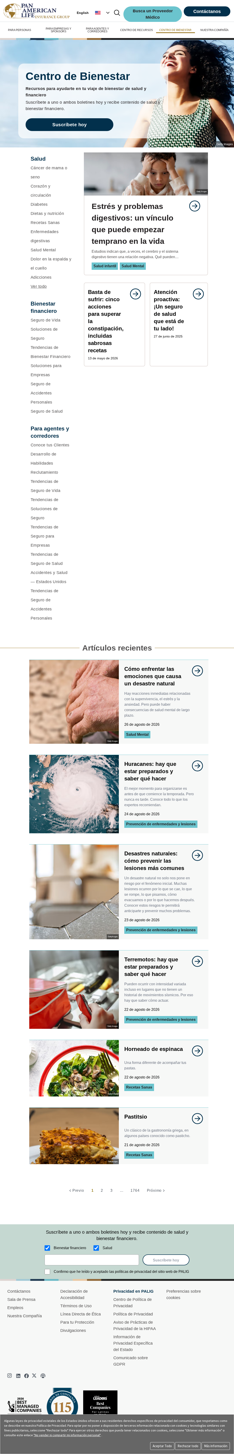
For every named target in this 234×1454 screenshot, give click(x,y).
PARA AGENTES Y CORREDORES (97, 30)
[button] (103, 12)
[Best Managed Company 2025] (26, 1410)
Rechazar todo (188, 1446)
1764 (134, 1190)
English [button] (83, 13)
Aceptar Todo (162, 1446)
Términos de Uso (76, 1306)
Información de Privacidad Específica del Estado (133, 1343)
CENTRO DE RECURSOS (136, 30)
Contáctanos (207, 11)
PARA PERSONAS (19, 30)
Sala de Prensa (21, 1299)
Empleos (15, 1307)
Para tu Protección (77, 1322)
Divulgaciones (73, 1330)
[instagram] (10, 1376)
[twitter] (34, 1376)
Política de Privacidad (133, 1314)
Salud (107, 1248)
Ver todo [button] (39, 286)
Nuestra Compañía (24, 1316)
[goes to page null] (192, 206)
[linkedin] (18, 1376)
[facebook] (26, 1376)
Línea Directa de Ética (80, 1314)
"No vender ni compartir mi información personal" (67, 1435)
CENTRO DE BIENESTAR (175, 30)
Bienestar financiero (70, 1248)
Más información (215, 1446)
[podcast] (43, 1376)
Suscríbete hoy (69, 124)
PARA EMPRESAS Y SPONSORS (58, 30)
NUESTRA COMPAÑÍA (214, 30)
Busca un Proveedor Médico (153, 14)
